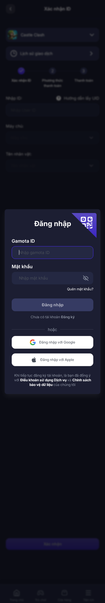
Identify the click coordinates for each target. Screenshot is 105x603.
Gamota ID (23, 241)
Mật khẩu (22, 266)
